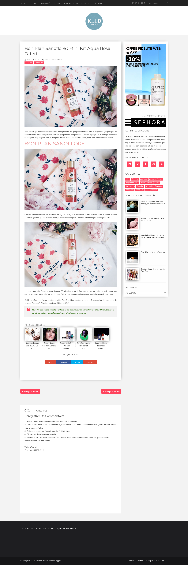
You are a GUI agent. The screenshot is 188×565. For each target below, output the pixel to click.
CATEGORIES (98, 3)
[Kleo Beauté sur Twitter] (135, 3)
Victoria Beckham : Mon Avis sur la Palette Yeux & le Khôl (152, 236)
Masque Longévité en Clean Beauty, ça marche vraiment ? (153, 203)
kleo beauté (40, 561)
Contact (33, 3)
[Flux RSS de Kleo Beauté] (144, 3)
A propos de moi (152, 561)
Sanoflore (39, 63)
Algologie (149, 186)
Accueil (24, 3)
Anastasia (130, 190)
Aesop (149, 183)
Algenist (140, 186)
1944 (128, 179)
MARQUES (85, 3)
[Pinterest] (153, 164)
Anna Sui (139, 190)
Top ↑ (163, 561)
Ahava (156, 183)
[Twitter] (137, 164)
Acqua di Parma (155, 179)
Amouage (159, 186)
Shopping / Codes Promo (50, 3)
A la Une (28, 63)
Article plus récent (30, 391)
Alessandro (130, 186)
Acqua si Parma (132, 183)
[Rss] (161, 164)
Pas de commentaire (53, 60)
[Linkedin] (129, 164)
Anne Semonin (151, 190)
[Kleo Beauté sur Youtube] (141, 3)
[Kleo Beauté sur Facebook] (138, 3)
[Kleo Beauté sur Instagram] (133, 3)
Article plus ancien (111, 391)
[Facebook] (145, 164)
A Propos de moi (71, 3)
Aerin (143, 183)
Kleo (28, 60)
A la (136, 179)
